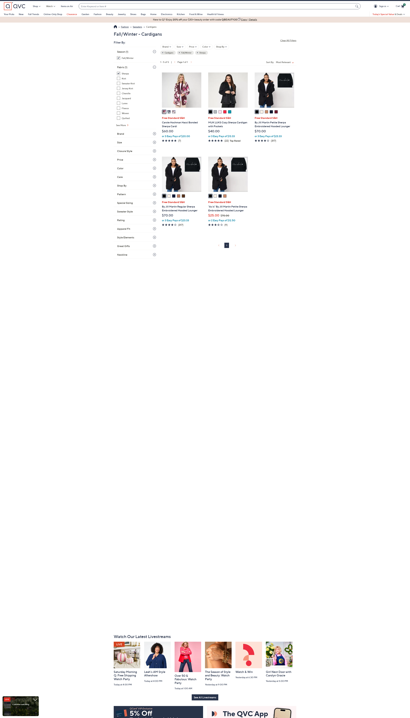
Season (122, 51)
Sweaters (137, 26)
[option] (205, 19)
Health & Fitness (215, 14)
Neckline (122, 254)
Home (153, 14)
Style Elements (125, 237)
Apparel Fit (123, 228)
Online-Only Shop (53, 14)
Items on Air (67, 6)
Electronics (166, 14)
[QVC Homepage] (115, 27)
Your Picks (9, 14)
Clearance (72, 14)
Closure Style (124, 151)
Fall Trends (33, 14)
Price (120, 159)
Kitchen (181, 14)
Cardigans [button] (168, 53)
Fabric (122, 67)
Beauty (109, 14)
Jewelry (122, 14)
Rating (121, 220)
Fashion (98, 14)
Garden (85, 14)
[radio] (164, 111)
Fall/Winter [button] (186, 53)
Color (120, 168)
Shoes (133, 14)
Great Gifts (123, 246)
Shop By (122, 185)
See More (121, 125)
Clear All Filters (288, 40)
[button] (376, 6)
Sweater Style (125, 211)
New (21, 14)
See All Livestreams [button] (205, 697)
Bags (143, 14)
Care (120, 177)
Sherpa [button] (202, 53)
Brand (120, 133)
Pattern (121, 194)
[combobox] (216, 6)
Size (119, 142)
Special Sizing (125, 202)
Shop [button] (35, 6)
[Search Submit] (357, 6)
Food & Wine (196, 14)
